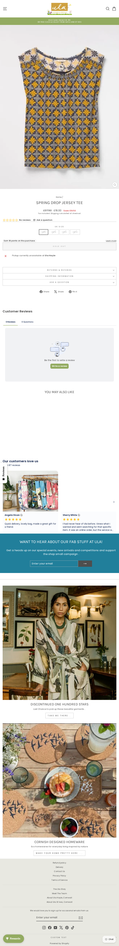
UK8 (44, 232)
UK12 (64, 232)
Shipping (55, 213)
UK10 (53, 232)
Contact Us (59, 871)
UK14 (75, 232)
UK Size (59, 227)
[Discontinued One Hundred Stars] (59, 643)
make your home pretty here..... (59, 853)
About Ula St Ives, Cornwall (60, 902)
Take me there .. (59, 715)
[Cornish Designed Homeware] (59, 780)
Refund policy (59, 863)
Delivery (59, 867)
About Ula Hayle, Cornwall (59, 897)
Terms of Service (59, 880)
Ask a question (59, 282)
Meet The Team (59, 893)
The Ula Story (59, 889)
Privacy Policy (59, 876)
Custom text (59, 937)
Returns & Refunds (59, 270)
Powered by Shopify (59, 943)
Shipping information (59, 276)
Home (59, 197)
